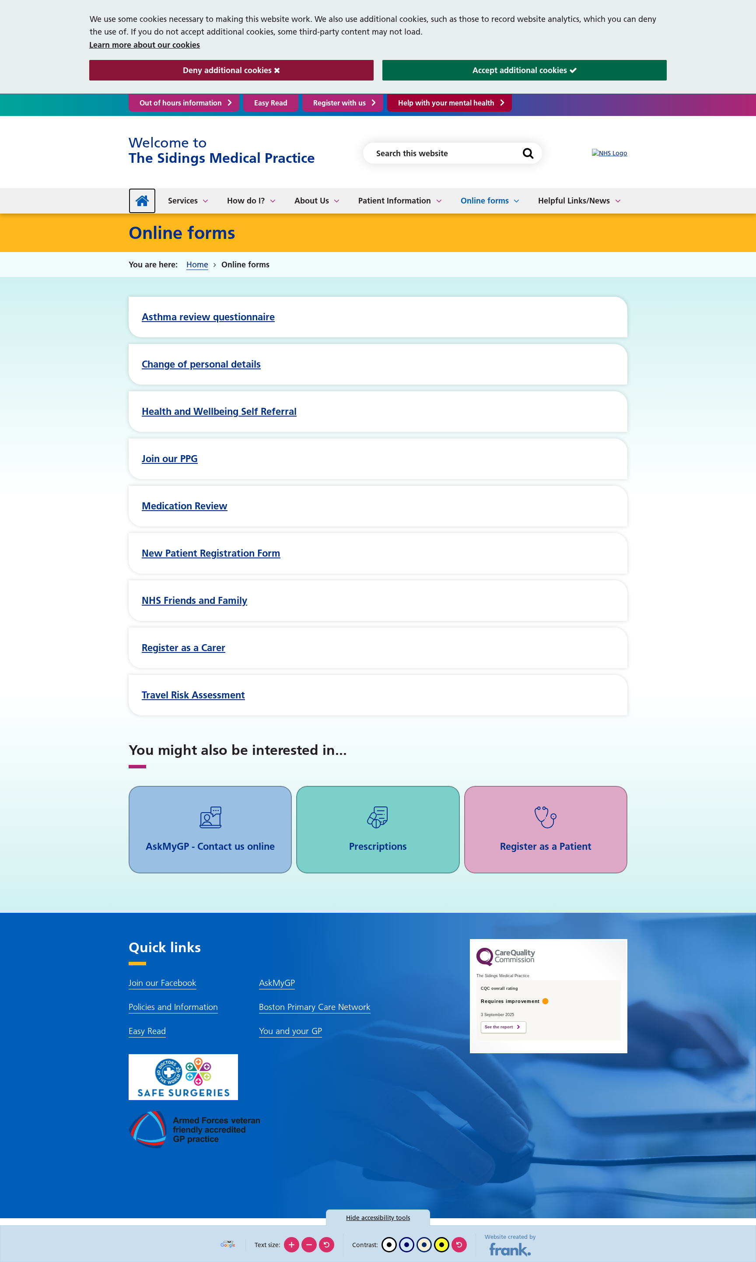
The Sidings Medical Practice (222, 150)
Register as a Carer (183, 648)
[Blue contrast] (406, 1244)
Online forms (485, 201)
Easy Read (270, 102)
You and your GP (290, 1031)
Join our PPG (170, 458)
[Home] (142, 201)
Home (197, 264)
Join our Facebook (162, 983)
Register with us (339, 102)
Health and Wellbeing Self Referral (219, 411)
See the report (499, 1027)
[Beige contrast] (424, 1244)
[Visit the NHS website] (609, 153)
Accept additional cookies (475, 70)
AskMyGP (277, 983)
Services (183, 201)
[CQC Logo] (505, 964)
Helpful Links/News (574, 201)
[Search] (528, 153)
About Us (311, 201)
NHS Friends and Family (194, 600)
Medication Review (185, 506)
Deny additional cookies (181, 70)
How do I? (246, 201)
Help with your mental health (446, 102)
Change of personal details (201, 364)
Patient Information (394, 201)
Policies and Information (173, 1007)
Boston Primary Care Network (315, 1007)
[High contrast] (441, 1244)
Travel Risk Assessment (193, 695)
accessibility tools (378, 1218)
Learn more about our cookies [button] (144, 45)
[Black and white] (389, 1244)
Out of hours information (181, 102)
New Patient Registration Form (211, 553)
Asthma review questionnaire (208, 317)
